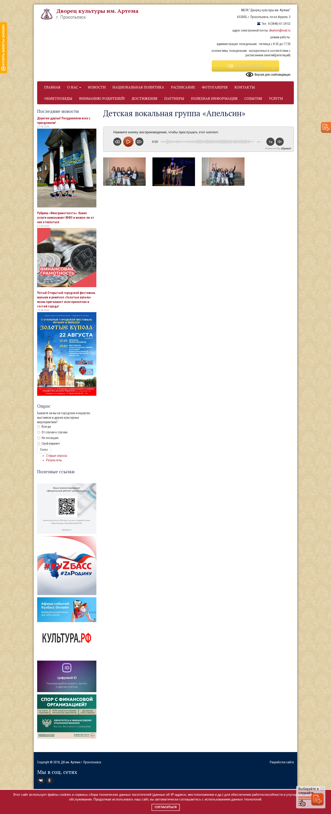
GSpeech (286, 148)
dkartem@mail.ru (279, 30)
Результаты (54, 460)
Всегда (46, 426)
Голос (44, 449)
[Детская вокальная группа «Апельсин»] (124, 171)
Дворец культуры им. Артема (97, 10)
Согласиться (166, 807)
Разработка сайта (282, 762)
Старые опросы (56, 455)
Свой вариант (51, 443)
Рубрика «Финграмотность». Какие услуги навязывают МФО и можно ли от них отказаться (65, 217)
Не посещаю (50, 438)
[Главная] (48, 14)
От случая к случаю (55, 432)
